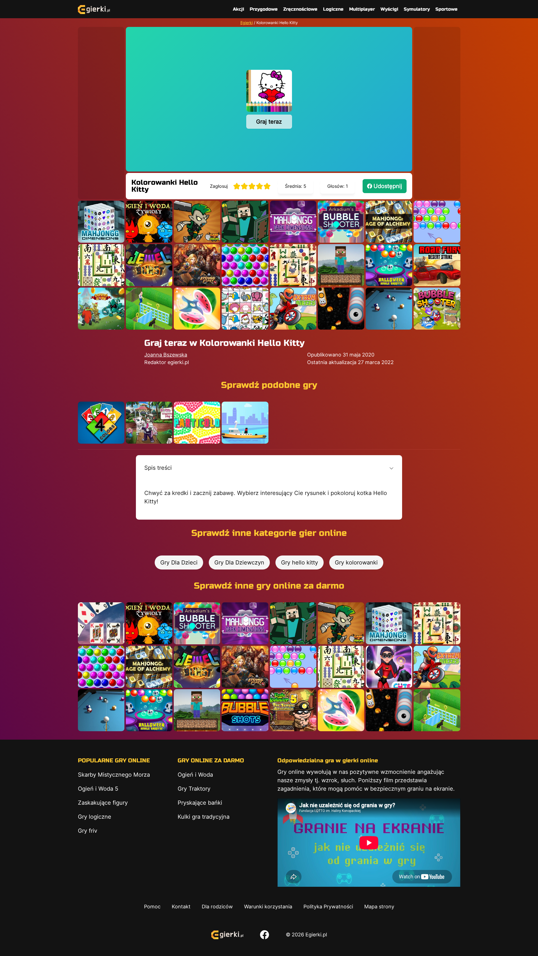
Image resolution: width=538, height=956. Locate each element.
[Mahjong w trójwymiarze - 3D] (101, 222)
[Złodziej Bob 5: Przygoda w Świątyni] (293, 710)
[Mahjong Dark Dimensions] (293, 222)
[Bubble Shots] (245, 710)
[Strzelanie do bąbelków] (389, 265)
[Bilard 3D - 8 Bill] (389, 309)
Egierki (246, 22)
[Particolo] (197, 423)
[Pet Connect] (245, 309)
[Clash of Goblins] (197, 222)
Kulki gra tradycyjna (203, 816)
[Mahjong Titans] (293, 265)
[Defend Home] (101, 309)
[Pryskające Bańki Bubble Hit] (437, 222)
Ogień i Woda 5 (98, 788)
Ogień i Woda (195, 774)
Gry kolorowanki (356, 562)
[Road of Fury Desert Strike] (437, 265)
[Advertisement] (101, 111)
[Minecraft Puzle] (245, 222)
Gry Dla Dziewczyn (239, 562)
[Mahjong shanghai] (101, 265)
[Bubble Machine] (437, 309)
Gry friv (87, 830)
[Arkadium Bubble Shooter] (341, 222)
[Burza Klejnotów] (149, 265)
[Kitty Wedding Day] (149, 423)
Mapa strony (379, 906)
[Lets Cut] (197, 309)
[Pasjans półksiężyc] (101, 623)
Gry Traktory (194, 788)
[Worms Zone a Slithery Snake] (341, 309)
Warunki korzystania (268, 906)
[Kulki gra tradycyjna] (245, 265)
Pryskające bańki (200, 802)
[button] (269, 468)
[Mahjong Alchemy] (389, 222)
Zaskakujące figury (103, 802)
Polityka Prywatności (328, 906)
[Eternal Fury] (197, 265)
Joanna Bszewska (165, 355)
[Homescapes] (149, 309)
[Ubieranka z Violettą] (389, 667)
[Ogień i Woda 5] (149, 222)
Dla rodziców (217, 906)
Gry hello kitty (299, 562)
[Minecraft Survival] (341, 265)
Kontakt (181, 906)
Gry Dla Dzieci (179, 562)
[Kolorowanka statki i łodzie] (245, 423)
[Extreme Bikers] (293, 309)
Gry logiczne (94, 816)
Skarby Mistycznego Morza (114, 774)
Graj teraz (269, 121)
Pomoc (152, 906)
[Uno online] (101, 423)
